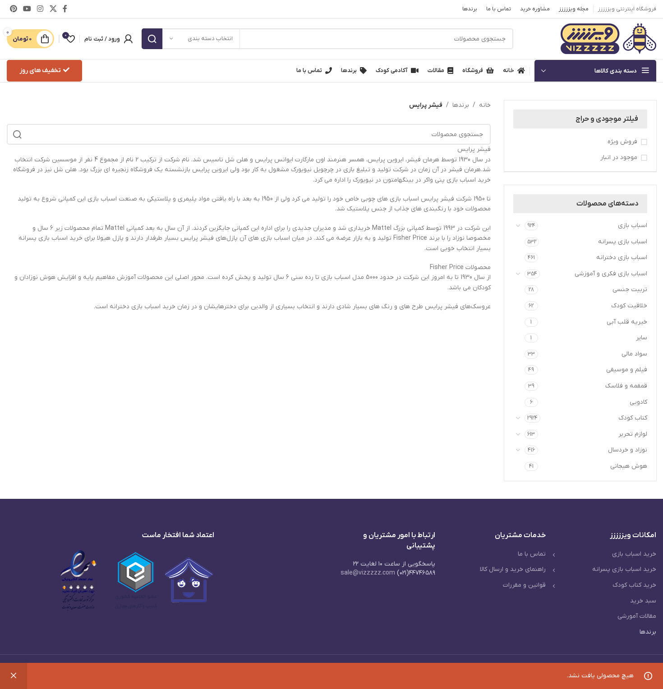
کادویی (638, 402)
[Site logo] (608, 38)
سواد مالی (634, 354)
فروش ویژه (622, 141)
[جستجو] (152, 38)
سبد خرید (643, 601)
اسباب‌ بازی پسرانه (622, 241)
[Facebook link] (65, 9)
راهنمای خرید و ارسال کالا (513, 569)
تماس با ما (532, 554)
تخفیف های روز (40, 70)
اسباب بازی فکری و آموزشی (611, 273)
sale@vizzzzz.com (368, 573)
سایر (641, 337)
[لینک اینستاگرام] (40, 9)
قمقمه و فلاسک (626, 386)
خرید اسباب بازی (634, 554)
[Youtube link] (27, 9)
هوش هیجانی (628, 466)
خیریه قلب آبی (627, 322)
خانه (485, 105)
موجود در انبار (618, 157)
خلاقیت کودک (629, 305)
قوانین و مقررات (524, 585)
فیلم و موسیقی (626, 369)
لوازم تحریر (632, 434)
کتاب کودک (632, 418)
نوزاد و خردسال (627, 450)
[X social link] (53, 9)
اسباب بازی (632, 225)
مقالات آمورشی (636, 616)
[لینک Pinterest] (13, 9)
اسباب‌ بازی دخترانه (621, 257)
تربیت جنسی (629, 289)
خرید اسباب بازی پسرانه (624, 569)
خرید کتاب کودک (634, 585)
